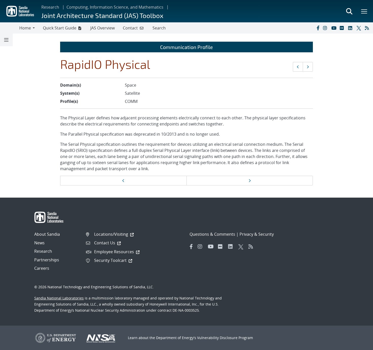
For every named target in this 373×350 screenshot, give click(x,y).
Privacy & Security (257, 234)
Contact (130, 28)
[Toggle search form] (349, 11)
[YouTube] (334, 28)
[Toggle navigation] (9, 28)
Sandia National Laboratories (59, 298)
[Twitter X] (360, 28)
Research (50, 7)
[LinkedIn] (351, 28)
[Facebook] (318, 28)
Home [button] (25, 28)
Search (159, 28)
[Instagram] (326, 28)
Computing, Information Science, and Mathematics (114, 7)
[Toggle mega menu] (364, 11)
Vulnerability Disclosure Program (225, 337)
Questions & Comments (212, 234)
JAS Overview (102, 28)
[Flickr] (343, 28)
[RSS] (368, 28)
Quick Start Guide (59, 28)
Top (358, 344)
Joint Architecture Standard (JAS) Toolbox (102, 15)
